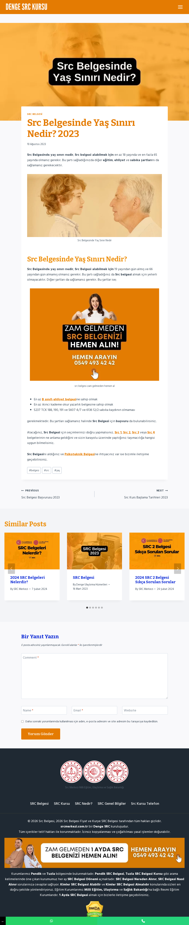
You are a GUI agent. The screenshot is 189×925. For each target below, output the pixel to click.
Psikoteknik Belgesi (80, 454)
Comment (31, 657)
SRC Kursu (62, 804)
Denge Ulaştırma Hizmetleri (91, 584)
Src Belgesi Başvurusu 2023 (40, 494)
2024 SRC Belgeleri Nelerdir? (27, 579)
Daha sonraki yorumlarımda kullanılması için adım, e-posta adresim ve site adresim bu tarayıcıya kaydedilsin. (91, 721)
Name (28, 710)
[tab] (87, 608)
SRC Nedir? (83, 804)
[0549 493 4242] (51, 921)
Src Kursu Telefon (145, 804)
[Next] (177, 568)
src (46, 470)
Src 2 (126, 432)
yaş (57, 470)
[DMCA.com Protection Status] (94, 910)
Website (130, 710)
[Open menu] (180, 7)
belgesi (34, 470)
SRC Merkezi (21, 589)
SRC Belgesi (34, 114)
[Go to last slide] (11, 568)
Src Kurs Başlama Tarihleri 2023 (146, 494)
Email (78, 710)
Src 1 (118, 432)
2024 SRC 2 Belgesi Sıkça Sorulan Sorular (155, 579)
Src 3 (135, 432)
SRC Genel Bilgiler (112, 804)
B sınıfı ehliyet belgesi (59, 399)
